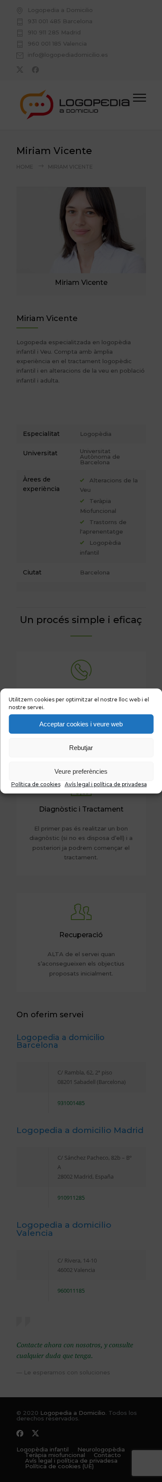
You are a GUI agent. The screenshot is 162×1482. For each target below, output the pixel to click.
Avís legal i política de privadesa (106, 784)
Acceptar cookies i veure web (81, 724)
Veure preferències (81, 771)
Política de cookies (35, 784)
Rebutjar (81, 747)
